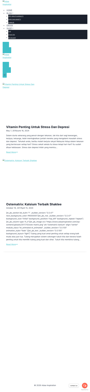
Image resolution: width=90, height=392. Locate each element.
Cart (9, 31)
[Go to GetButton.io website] (84, 389)
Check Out (11, 34)
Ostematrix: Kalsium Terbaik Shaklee (34, 204)
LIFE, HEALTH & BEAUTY (15, 16)
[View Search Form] (6, 44)
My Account (12, 37)
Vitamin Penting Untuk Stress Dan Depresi (37, 127)
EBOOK (10, 25)
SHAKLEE (11, 22)
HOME (9, 10)
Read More (12, 152)
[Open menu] (5, 75)
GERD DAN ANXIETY (14, 19)
